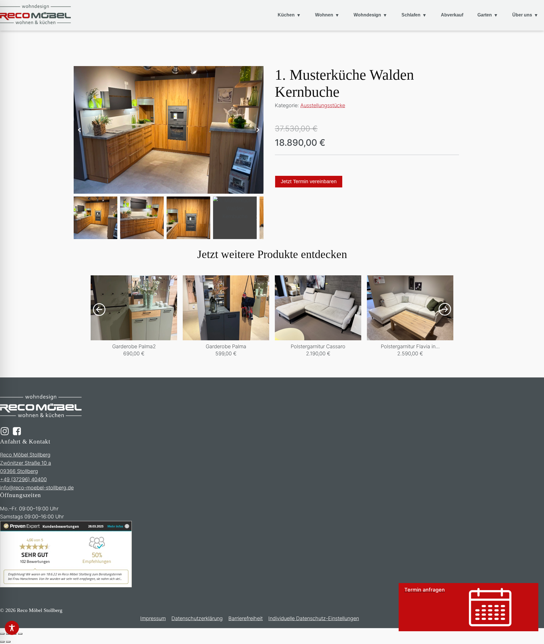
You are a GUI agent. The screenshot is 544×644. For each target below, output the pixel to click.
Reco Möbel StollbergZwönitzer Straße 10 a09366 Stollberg (25, 463)
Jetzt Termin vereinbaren (309, 181)
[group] (134, 316)
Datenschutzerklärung (197, 618)
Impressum (153, 618)
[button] (79, 130)
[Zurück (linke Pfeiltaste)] (2, 642)
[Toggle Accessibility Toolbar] (12, 627)
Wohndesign (367, 14)
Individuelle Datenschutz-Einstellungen (313, 618)
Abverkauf (452, 14)
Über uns (522, 14)
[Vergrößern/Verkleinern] (2, 634)
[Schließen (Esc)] (20, 634)
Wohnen (324, 14)
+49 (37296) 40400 (23, 479)
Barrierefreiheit (245, 618)
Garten (484, 14)
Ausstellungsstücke (322, 105)
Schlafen (410, 14)
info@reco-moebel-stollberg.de (37, 488)
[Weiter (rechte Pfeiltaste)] (8, 642)
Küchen (286, 14)
